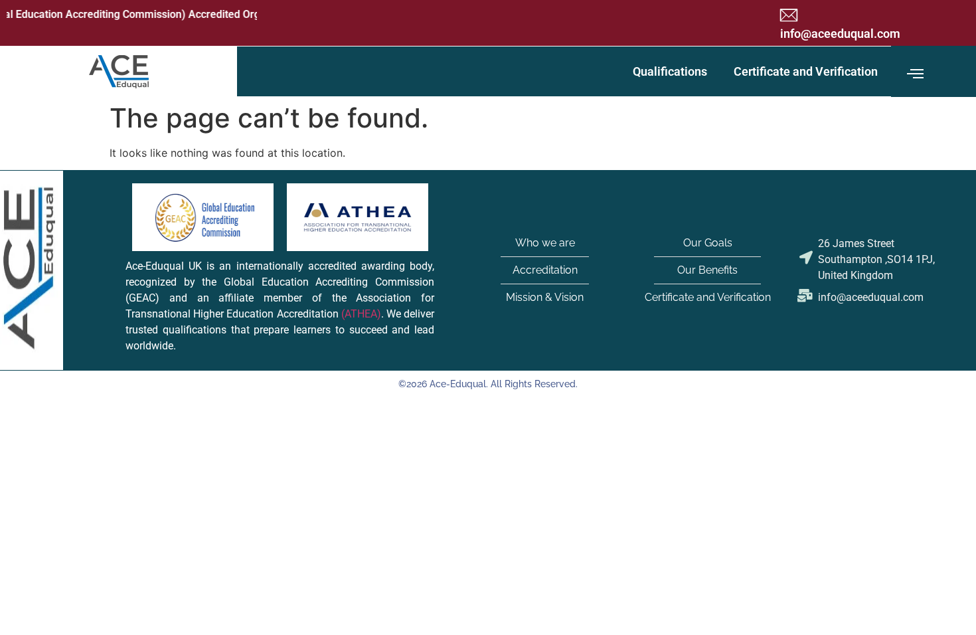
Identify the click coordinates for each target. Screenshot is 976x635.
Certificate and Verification (806, 71)
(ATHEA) (361, 314)
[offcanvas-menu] (915, 74)
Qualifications (670, 71)
